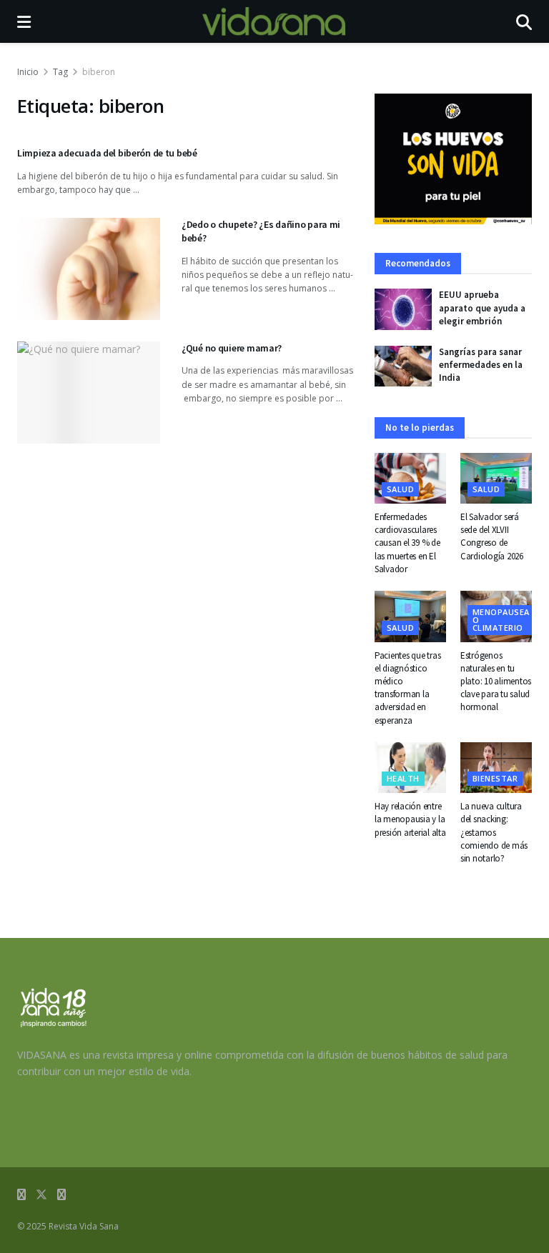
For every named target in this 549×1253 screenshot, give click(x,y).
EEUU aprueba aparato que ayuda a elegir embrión (482, 307)
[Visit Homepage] (273, 21)
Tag (60, 72)
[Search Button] (524, 21)
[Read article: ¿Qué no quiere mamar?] (88, 392)
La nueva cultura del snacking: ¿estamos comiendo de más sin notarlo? (494, 832)
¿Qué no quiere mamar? (232, 347)
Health (403, 778)
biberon (98, 72)
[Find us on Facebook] (21, 1195)
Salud (400, 489)
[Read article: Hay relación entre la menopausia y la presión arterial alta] (410, 768)
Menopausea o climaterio (501, 619)
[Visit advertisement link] (453, 159)
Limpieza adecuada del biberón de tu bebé (107, 152)
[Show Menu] (24, 21)
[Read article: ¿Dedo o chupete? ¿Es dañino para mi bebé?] (88, 269)
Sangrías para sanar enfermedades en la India (481, 365)
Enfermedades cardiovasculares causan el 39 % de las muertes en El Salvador (407, 543)
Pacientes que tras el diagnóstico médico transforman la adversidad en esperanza (407, 688)
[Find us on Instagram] (61, 1195)
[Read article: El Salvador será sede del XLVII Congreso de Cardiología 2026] (496, 478)
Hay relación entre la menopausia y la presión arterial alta (410, 819)
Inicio (28, 72)
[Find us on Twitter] (41, 1195)
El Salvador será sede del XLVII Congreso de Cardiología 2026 (491, 536)
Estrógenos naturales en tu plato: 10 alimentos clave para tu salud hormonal (495, 681)
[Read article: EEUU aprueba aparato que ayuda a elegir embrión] (403, 309)
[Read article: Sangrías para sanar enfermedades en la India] (403, 366)
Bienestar (495, 778)
